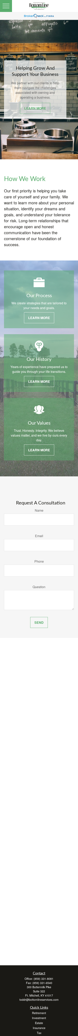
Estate (39, 1023)
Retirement (39, 1013)
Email (39, 536)
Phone (39, 561)
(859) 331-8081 (43, 979)
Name (39, 510)
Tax (39, 1033)
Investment (39, 1018)
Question (39, 587)
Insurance (39, 1028)
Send (39, 622)
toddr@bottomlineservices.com (39, 1000)
